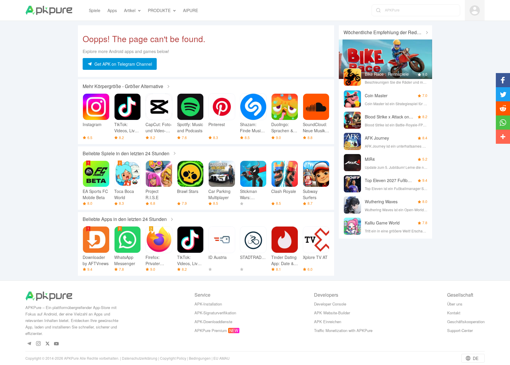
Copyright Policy (173, 358)
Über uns (454, 304)
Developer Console (330, 304)
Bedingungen (200, 358)
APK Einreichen (327, 321)
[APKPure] (48, 10)
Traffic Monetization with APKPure (343, 330)
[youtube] (56, 344)
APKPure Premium (210, 330)
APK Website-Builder (332, 313)
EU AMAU (221, 358)
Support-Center (460, 330)
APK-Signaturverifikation (215, 313)
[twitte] (47, 344)
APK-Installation (208, 304)
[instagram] (38, 344)
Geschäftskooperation (466, 321)
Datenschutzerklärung (139, 358)
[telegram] (29, 344)
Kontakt (453, 313)
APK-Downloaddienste (213, 321)
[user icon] (475, 10)
